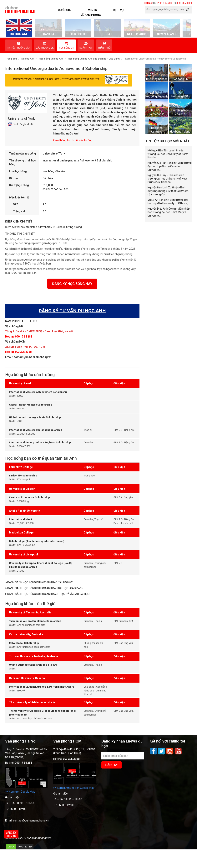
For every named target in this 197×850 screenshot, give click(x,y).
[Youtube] (178, 754)
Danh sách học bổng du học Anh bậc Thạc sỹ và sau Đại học (48, 594)
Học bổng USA (180, 96)
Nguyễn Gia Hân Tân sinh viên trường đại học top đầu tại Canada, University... (170, 166)
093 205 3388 (184, 3)
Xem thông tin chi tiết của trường (72, 140)
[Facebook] (153, 754)
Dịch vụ (118, 10)
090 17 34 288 (164, 3)
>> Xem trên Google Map (20, 791)
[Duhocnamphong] (20, 9)
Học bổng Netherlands (156, 112)
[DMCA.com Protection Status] (19, 848)
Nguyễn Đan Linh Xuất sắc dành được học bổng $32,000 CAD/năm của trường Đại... (168, 191)
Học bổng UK (180, 79)
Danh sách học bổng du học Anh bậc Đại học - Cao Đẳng (45, 588)
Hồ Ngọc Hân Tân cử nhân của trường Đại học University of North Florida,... (168, 154)
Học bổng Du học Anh (51, 58)
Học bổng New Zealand (180, 112)
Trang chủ (11, 58)
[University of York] (27, 103)
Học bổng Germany (157, 129)
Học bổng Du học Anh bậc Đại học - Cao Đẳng (94, 58)
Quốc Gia (64, 10)
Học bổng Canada (157, 79)
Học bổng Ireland (180, 131)
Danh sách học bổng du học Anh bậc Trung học (40, 582)
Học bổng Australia (156, 96)
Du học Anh (27, 58)
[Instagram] (170, 754)
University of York (21, 118)
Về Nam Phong (91, 14)
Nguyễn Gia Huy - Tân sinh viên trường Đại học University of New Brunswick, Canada (167, 179)
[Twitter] (162, 754)
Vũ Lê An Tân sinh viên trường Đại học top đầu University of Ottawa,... (168, 201)
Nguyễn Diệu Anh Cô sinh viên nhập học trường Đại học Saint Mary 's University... (169, 212)
